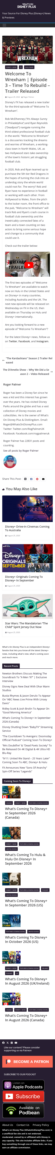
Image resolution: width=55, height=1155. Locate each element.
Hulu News (29, 67)
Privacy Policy (41, 1125)
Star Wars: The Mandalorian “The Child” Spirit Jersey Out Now (26, 625)
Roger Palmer (28, 97)
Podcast (45, 890)
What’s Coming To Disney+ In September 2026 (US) (26, 902)
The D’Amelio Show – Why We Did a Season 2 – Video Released (26, 372)
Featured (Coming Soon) (38, 803)
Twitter (13, 341)
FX (21, 67)
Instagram (42, 341)
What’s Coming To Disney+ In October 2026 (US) (26, 939)
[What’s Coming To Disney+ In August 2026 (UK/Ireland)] (11, 953)
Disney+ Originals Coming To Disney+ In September (24, 578)
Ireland (45, 968)
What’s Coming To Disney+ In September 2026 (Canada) (26, 813)
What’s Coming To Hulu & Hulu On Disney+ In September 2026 (25, 859)
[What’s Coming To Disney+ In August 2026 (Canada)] (11, 994)
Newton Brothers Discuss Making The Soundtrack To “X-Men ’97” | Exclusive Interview (24, 677)
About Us (7, 1125)
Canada (9, 803)
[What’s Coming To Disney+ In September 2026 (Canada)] (11, 788)
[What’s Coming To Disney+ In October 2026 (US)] (11, 916)
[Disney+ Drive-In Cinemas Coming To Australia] (27, 497)
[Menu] (4, 25)
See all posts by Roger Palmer (20, 450)
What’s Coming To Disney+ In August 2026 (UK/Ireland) (27, 981)
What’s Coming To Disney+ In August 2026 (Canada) (26, 1017)
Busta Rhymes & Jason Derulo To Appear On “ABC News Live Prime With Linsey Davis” (26, 699)
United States (11, 849)
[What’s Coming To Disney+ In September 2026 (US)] (11, 875)
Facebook (24, 341)
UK (17, 973)
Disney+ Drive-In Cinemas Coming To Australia (27, 528)
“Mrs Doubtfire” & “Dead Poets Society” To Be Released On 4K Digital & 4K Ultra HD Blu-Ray (27, 749)
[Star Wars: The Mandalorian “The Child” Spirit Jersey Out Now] (27, 596)
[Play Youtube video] (29, 265)
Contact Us (22, 1125)
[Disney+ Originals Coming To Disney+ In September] (27, 546)
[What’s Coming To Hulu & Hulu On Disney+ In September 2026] (11, 829)
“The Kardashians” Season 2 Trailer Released (29, 360)
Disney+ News (11, 67)
